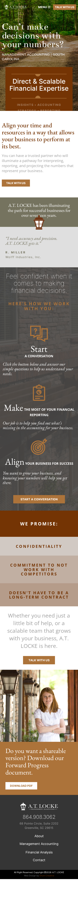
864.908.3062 (39, 817)
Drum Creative (47, 875)
